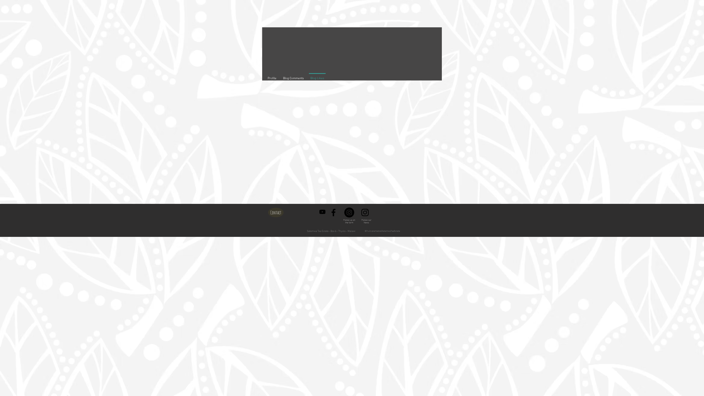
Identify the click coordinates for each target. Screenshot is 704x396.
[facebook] (333, 212)
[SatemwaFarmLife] (322, 211)
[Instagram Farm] (349, 212)
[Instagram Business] (365, 212)
